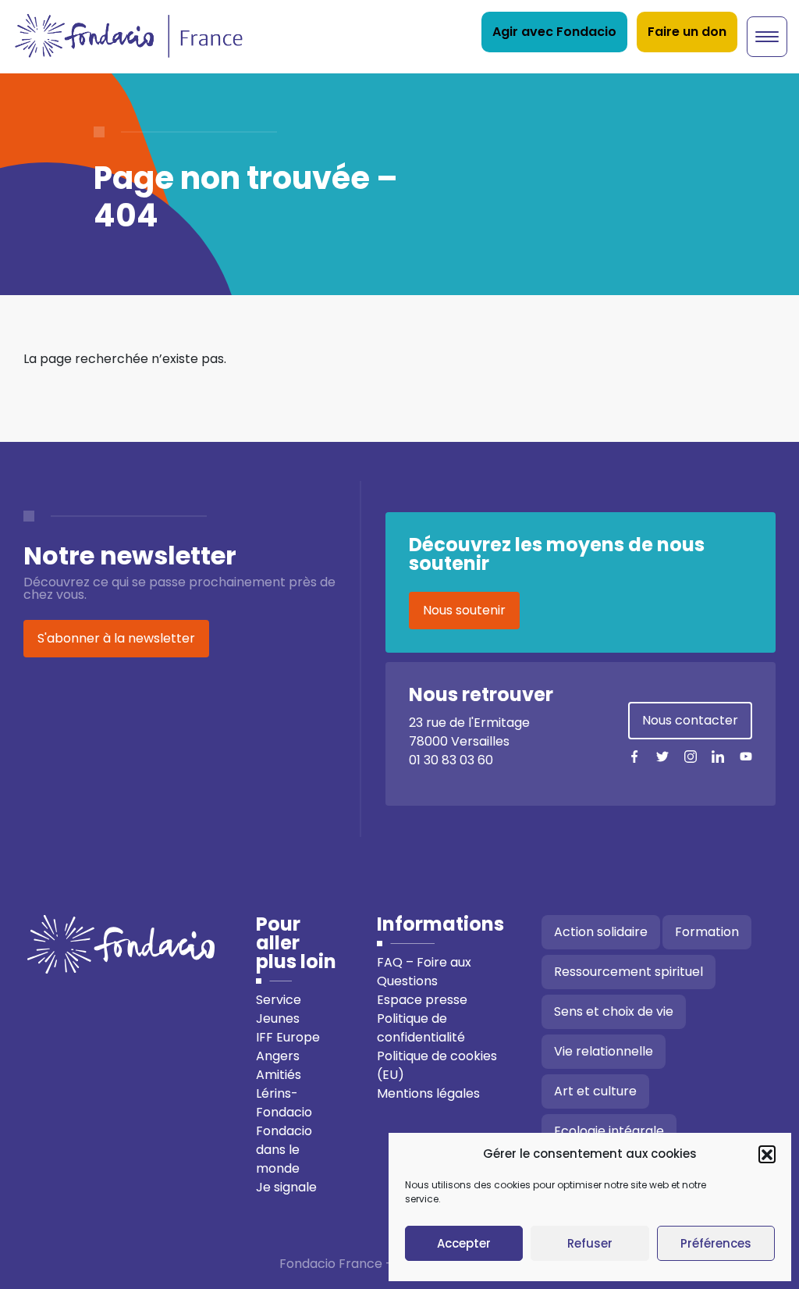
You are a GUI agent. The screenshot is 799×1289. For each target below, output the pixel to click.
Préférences (715, 1243)
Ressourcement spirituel (628, 972)
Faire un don (687, 32)
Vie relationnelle (603, 1051)
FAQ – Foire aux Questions (424, 971)
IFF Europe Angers (288, 1046)
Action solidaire (601, 932)
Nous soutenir (464, 610)
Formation (707, 932)
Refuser (590, 1243)
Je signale (286, 1187)
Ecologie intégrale (609, 1131)
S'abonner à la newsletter (116, 638)
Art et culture (595, 1091)
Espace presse (422, 1000)
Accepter (464, 1243)
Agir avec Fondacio (554, 32)
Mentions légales (428, 1093)
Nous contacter (690, 720)
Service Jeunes (278, 1009)
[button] (767, 1154)
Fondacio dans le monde (284, 1149)
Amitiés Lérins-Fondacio (284, 1093)
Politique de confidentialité (421, 1027)
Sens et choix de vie (613, 1011)
